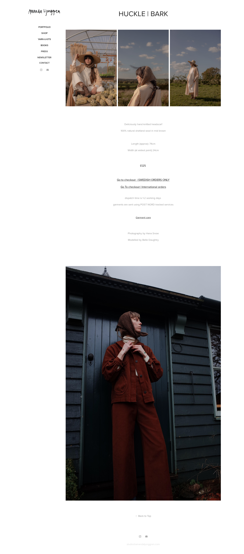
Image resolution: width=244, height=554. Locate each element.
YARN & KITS (44, 39)
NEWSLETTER (44, 57)
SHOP (44, 33)
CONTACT (44, 62)
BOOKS (44, 45)
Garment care (143, 217)
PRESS (44, 51)
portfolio (44, 27)
